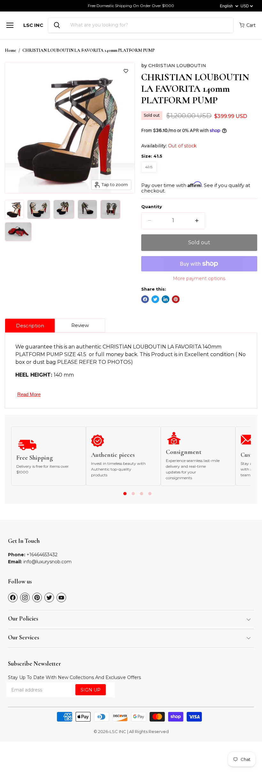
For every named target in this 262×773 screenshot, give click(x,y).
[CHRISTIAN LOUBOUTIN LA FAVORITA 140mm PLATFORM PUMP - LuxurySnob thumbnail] (14, 209)
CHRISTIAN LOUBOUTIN (177, 65)
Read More (29, 394)
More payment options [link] (199, 278)
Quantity (151, 206)
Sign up (91, 690)
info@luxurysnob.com (47, 562)
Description (30, 326)
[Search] (57, 25)
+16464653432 (42, 555)
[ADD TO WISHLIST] (125, 71)
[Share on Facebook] (145, 299)
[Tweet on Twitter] (155, 299)
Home (10, 50)
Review (80, 325)
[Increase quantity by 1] (197, 221)
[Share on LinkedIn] (165, 299)
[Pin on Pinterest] (176, 299)
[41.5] (149, 174)
